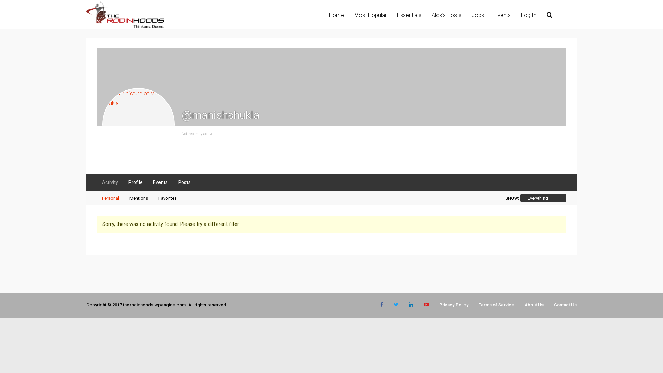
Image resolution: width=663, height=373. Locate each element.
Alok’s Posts (446, 15)
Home (336, 15)
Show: (512, 198)
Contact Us (565, 304)
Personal (110, 198)
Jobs (478, 15)
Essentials (409, 15)
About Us (534, 304)
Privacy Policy (453, 304)
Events (502, 15)
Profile (135, 182)
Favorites (167, 198)
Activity (110, 182)
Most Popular (370, 15)
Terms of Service (496, 304)
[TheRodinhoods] (125, 26)
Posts (184, 182)
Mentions (138, 198)
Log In (528, 15)
